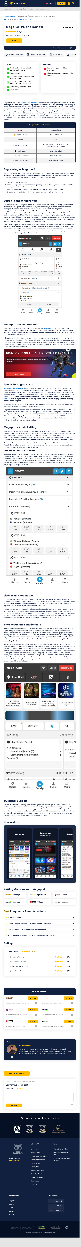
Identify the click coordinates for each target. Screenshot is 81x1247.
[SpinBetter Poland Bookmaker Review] (72, 1003)
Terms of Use (35, 1163)
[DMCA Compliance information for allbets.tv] (55, 1227)
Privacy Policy (35, 1167)
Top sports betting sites (13, 388)
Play (14, 40)
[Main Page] (19, 859)
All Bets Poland (9, 9)
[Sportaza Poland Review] (72, 1014)
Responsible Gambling (39, 1156)
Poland (11, 1215)
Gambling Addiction (38, 1160)
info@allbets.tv (14, 1160)
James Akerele (11, 16)
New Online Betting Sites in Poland (61, 1159)
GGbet (11, 1208)
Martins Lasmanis (25, 19)
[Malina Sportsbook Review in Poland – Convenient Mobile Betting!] (36, 1014)
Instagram (58, 1210)
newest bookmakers (28, 103)
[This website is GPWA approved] (42, 1227)
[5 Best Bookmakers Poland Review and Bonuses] (36, 1003)
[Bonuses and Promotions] (45, 859)
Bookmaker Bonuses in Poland (61, 1154)
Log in (61, 3)
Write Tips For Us (36, 1174)
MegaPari (12, 1201)
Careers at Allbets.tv (38, 1177)
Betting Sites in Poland (25, 9)
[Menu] (6, 3)
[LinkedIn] (12, 1057)
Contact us (35, 1181)
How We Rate (35, 1153)
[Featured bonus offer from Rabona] (68, 3)
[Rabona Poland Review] (72, 1026)
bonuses (35, 338)
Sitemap (34, 1185)
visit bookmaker (17, 1073)
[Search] (73, 3)
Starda (11, 1211)
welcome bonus (50, 328)
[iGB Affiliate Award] (17, 1129)
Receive (33, 998)
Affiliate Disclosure (37, 1170)
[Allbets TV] (18, 3)
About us (34, 1149)
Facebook (58, 1201)
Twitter (59, 1206)
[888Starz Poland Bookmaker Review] (36, 1026)
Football (7, 399)
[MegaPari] (68, 28)
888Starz (12, 1204)
